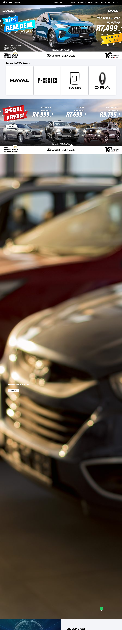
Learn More (11, 126)
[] (101, 610)
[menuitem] (56, 2)
